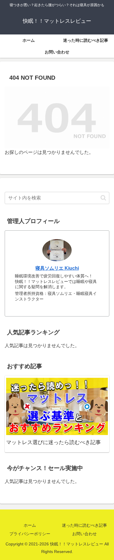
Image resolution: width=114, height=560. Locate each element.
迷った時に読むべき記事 (84, 525)
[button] (103, 197)
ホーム (30, 525)
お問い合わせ (84, 533)
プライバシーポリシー (29, 533)
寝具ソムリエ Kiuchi (57, 268)
